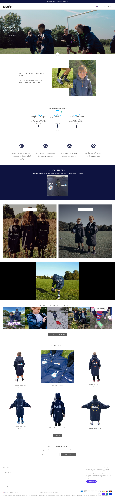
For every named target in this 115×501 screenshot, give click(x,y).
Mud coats (47, 6)
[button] (14, 318)
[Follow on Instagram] (7, 486)
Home (40, 6)
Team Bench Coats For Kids (68, 495)
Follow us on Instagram (57, 334)
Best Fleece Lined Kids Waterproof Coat (90, 495)
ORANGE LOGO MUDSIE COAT (95, 384)
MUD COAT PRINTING (57, 385)
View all (57, 435)
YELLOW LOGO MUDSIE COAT (95, 428)
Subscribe (68, 454)
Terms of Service (7, 472)
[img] (57, 110)
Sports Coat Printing (34, 495)
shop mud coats (30, 209)
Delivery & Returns (7, 467)
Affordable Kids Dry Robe (26, 495)
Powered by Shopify (53, 492)
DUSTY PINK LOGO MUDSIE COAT (57, 427)
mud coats (72, 173)
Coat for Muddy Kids (43, 495)
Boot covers (56, 6)
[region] (57, 32)
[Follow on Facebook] (4, 486)
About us (64, 6)
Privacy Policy (6, 470)
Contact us (73, 6)
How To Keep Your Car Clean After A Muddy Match (12, 495)
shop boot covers (85, 209)
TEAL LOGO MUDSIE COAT (20, 426)
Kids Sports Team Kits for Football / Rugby (55, 495)
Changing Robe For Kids (78, 495)
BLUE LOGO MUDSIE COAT (20, 385)
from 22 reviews (56, 112)
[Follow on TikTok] (10, 486)
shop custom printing (12, 35)
